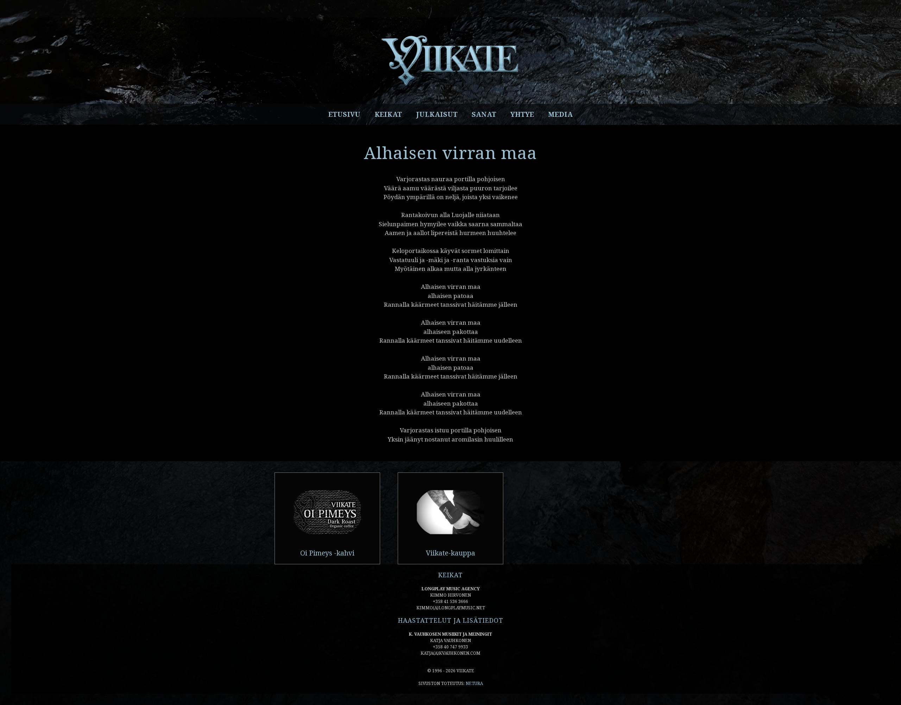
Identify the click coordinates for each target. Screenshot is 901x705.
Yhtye (522, 114)
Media (560, 114)
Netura (474, 683)
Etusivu (344, 114)
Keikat (388, 114)
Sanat (484, 114)
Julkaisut (437, 114)
